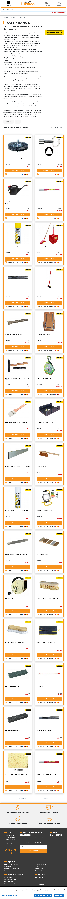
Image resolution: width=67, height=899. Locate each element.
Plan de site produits (42, 871)
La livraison (8, 877)
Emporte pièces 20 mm (44, 730)
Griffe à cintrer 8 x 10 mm (44, 686)
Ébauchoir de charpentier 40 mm (46, 774)
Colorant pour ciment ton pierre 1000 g (17, 774)
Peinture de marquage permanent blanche (17, 510)
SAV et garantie (9, 881)
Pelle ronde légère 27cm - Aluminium (47, 246)
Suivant (45, 798)
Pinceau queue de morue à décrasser (16, 422)
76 (40, 798)
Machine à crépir (10, 598)
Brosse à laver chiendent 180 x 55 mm (48, 598)
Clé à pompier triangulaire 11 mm (46, 158)
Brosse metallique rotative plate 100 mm (17, 158)
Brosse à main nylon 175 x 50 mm (15, 642)
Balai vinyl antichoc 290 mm (45, 290)
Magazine (7, 866)
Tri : (51, 128)
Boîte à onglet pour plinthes (45, 422)
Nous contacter (9, 871)
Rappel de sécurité (58, 12)
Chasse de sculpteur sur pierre (14, 334)
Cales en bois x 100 (42, 554)
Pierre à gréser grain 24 (12, 686)
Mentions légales (40, 864)
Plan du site (39, 868)
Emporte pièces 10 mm (12, 290)
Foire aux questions (11, 884)
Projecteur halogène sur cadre (45, 510)
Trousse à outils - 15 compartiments (47, 642)
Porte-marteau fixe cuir (43, 334)
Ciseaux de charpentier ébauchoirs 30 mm (49, 202)
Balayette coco (41, 466)
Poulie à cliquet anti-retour (45, 378)
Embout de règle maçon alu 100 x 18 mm (17, 466)
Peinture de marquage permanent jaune (17, 246)
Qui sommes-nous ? (11, 864)
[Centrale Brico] (28, 3)
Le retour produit (10, 879)
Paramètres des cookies (10, 895)
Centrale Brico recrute (11, 868)
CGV (36, 866)
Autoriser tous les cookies (43, 895)
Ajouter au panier (18, 170)
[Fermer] (64, 889)
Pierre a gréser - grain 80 (12, 730)
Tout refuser (59, 895)
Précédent (22, 798)
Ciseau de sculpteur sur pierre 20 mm (16, 554)
